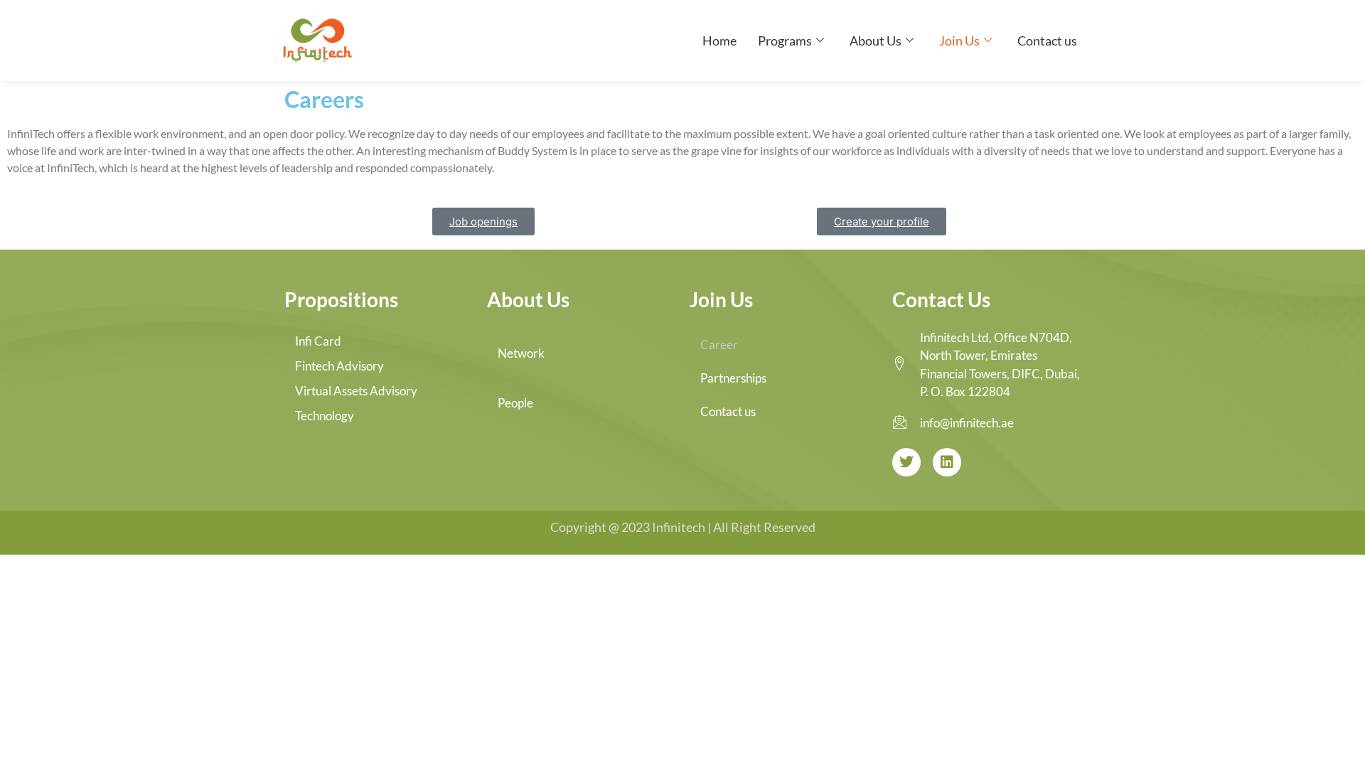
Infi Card (318, 341)
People (515, 402)
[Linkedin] (947, 462)
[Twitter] (906, 462)
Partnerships (733, 377)
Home (719, 40)
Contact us (1047, 40)
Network (521, 353)
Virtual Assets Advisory (356, 390)
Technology (324, 415)
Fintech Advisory (339, 365)
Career (719, 344)
